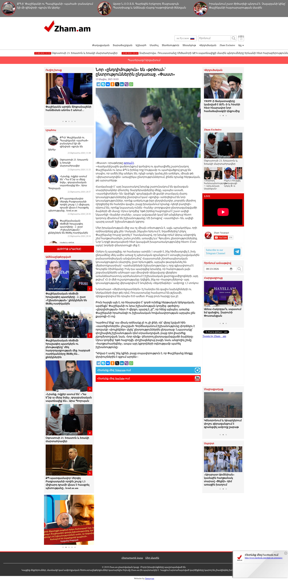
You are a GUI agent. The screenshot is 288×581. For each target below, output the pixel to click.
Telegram (120, 370)
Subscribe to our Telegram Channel (215, 252)
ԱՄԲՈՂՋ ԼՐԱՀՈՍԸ (69, 249)
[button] (48, 96)
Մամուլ (154, 45)
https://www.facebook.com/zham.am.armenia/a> (264, 558)
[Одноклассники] (112, 84)
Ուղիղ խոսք (54, 70)
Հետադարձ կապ (132, 558)
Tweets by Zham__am (214, 336)
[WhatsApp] (131, 84)
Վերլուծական (207, 45)
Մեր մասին (152, 558)
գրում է (129, 162)
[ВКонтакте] (108, 84)
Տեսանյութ (189, 45)
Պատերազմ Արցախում (144, 60)
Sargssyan (149, 578)
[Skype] (103, 84)
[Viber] (126, 84)
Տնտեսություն (170, 45)
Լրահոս (51, 130)
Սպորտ (209, 443)
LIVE (207, 196)
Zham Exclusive (227, 45)
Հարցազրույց (213, 278)
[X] (117, 84)
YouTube (119, 378)
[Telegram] (98, 84)
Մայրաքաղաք (213, 389)
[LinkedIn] (122, 84)
